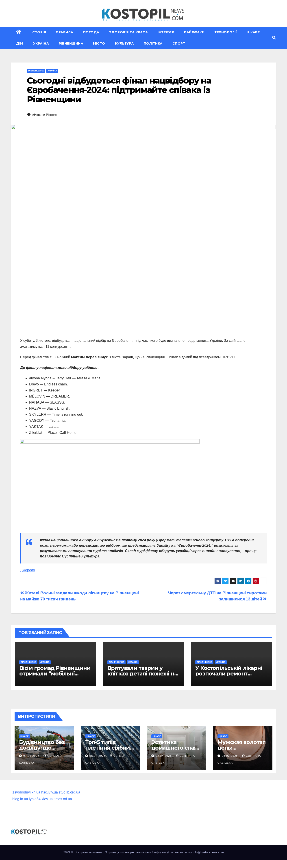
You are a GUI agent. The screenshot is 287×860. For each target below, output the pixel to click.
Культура (124, 43)
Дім (19, 43)
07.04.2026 (31, 755)
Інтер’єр (166, 32)
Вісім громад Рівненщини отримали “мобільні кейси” (54, 673)
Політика (153, 43)
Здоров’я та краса (128, 32)
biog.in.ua (20, 799)
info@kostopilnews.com (208, 852)
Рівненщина (71, 43)
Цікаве (253, 32)
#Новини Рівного (44, 114)
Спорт (178, 43)
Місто (99, 43)
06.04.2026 (98, 755)
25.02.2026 (230, 755)
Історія (38, 32)
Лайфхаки (194, 32)
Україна (41, 43)
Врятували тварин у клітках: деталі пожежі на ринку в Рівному (142, 673)
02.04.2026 (164, 755)
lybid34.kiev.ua (41, 799)
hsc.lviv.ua (49, 792)
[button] (274, 38)
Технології (225, 32)
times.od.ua (63, 799)
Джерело (27, 570)
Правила (64, 32)
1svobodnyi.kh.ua (26, 792)
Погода (91, 32)
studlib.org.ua (69, 792)
